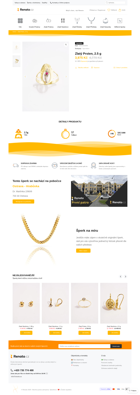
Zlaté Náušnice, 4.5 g (114, 326)
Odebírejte (116, 346)
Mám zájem (83, 251)
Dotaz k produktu (121, 67)
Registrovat (101, 10)
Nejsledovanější (23, 275)
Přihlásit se (93, 10)
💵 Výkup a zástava (107, 360)
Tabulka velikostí (83, 67)
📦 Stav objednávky (77, 360)
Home (14, 31)
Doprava (96, 67)
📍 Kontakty (75, 365)
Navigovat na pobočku (23, 201)
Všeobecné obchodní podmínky (111, 365)
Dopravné (84, 61)
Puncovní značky (106, 362)
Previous (25, 76)
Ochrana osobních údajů (109, 368)
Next (66, 76)
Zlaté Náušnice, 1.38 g (26, 326)
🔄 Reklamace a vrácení (79, 362)
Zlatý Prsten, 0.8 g (85, 326)
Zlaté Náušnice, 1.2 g (55, 326)
